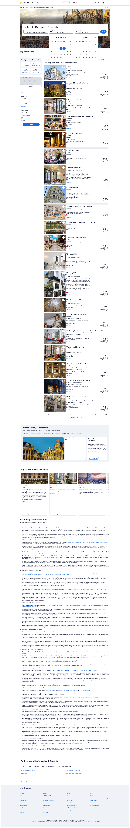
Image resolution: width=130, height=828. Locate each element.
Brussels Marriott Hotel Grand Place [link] (84, 651)
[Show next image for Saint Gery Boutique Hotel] (64, 243)
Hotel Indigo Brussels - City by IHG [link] (89, 670)
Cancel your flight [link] (93, 800)
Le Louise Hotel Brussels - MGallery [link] (86, 573)
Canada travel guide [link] (47, 795)
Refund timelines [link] (93, 802)
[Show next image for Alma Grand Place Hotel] (64, 403)
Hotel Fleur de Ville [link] (54, 670)
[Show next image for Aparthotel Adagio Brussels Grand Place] (64, 227)
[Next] (62, 449)
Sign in (108, 2)
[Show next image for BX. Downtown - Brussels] (64, 320)
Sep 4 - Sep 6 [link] (36, 72)
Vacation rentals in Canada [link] (48, 800)
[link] (63, 67)
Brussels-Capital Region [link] (39, 7)
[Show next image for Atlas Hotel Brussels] (64, 139)
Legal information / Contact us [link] (73, 807)
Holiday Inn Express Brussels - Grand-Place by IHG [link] (62, 651)
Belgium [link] (31, 7)
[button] (58, 44)
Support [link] (91, 795)
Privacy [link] (68, 795)
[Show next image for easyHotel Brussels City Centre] (64, 386)
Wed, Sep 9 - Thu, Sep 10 (59, 32)
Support (93, 2)
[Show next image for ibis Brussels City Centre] (64, 106)
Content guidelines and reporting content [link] (75, 810)
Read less (24, 501)
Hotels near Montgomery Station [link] (73, 770)
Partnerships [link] (22, 802)
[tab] (32, 433)
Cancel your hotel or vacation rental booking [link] (99, 798)
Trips (99, 2)
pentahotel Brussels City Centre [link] (29, 574)
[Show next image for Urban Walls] (64, 261)
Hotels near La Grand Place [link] (71, 779)
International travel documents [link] (96, 807)
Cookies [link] (68, 798)
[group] (97, 447)
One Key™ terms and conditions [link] (73, 802)
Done (31, 124)
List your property (84, 2)
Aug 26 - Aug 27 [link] (25, 65)
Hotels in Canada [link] (46, 798)
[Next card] (107, 494)
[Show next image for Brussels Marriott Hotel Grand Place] (64, 123)
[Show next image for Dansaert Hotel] (64, 156)
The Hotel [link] (69, 542)
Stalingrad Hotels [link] (25, 781)
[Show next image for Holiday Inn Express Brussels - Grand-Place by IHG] (64, 336)
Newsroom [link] (22, 812)
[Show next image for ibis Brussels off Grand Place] (64, 370)
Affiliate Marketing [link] (23, 810)
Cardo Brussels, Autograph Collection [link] (87, 632)
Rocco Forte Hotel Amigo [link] (48, 605)
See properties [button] (93, 458)
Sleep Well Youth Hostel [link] (63, 690)
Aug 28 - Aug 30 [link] (25, 72)
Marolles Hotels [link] (69, 776)
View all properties (76, 417)
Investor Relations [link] (23, 805)
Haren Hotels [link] (24, 773)
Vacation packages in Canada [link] (49, 802)
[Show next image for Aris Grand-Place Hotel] (64, 353)
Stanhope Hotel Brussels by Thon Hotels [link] (98, 605)
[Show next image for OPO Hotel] (64, 72)
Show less (68, 77)
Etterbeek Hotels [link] (25, 776)
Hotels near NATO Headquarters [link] (73, 773)
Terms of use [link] (69, 800)
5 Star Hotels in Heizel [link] (26, 779)
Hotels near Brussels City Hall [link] (28, 770)
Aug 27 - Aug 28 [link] (36, 65)
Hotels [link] (27, 7)
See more (23, 106)
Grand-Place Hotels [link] (70, 781)
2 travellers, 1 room (83, 32)
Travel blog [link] (45, 812)
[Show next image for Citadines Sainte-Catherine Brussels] (64, 212)
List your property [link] (23, 800)
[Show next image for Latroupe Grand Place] (64, 305)
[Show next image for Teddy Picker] (64, 284)
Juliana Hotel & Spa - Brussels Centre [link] (79, 605)
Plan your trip (107, 7)
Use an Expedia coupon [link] (94, 805)
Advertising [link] (22, 807)
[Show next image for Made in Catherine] (64, 175)
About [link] (21, 795)
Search (103, 31)
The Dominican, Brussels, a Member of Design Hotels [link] (52, 543)
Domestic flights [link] (46, 805)
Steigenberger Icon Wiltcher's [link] (79, 542)
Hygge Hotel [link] (74, 690)
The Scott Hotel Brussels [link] (85, 690)
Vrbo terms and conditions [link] (72, 805)
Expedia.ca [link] (22, 7)
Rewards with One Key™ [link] (48, 815)
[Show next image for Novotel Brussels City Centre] (64, 89)
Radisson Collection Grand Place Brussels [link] (96, 542)
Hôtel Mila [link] (52, 690)
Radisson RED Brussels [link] (43, 574)
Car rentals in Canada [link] (47, 807)
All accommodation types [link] (48, 810)
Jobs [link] (21, 798)
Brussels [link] (47, 7)
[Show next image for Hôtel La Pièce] (64, 194)
